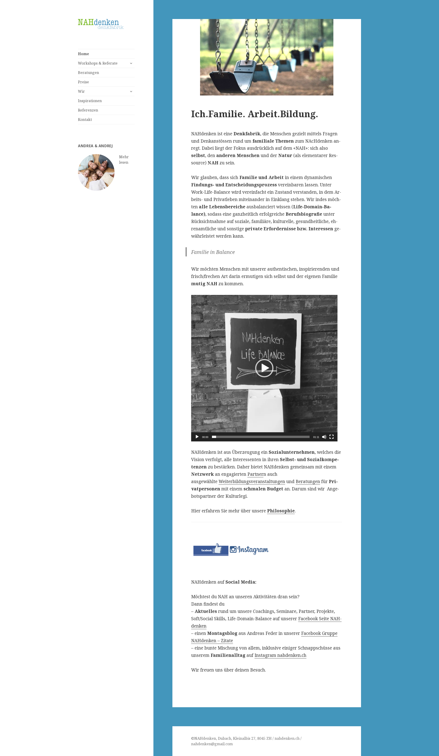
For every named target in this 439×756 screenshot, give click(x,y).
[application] (264, 368)
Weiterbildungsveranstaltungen (252, 481)
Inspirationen (90, 100)
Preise (83, 81)
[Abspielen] (197, 437)
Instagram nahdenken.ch (280, 655)
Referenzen (88, 110)
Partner (255, 474)
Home (83, 53)
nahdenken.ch (287, 738)
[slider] (261, 437)
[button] (264, 368)
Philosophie (281, 511)
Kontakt (85, 119)
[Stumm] (324, 437)
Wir (81, 91)
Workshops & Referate (98, 63)
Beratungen (88, 72)
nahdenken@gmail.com (212, 743)
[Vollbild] (331, 437)
